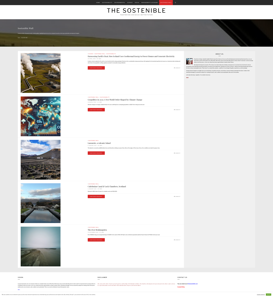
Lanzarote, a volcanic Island (99, 143)
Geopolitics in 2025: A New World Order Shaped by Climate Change (115, 99)
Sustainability (107, 2)
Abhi (100, 58)
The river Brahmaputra (97, 230)
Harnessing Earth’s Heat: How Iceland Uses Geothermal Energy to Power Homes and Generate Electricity (131, 56)
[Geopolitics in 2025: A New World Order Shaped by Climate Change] (53, 116)
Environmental (119, 2)
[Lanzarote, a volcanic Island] (53, 160)
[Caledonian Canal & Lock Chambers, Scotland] (53, 203)
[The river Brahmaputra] (53, 246)
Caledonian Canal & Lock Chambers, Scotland (107, 186)
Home (98, 2)
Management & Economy (149, 2)
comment (177, 67)
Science (130, 2)
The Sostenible (136, 10)
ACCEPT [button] (268, 294)
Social (137, 2)
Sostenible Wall (166, 2)
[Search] (175, 2)
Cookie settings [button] (261, 294)
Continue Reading (96, 67)
